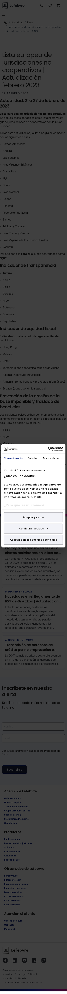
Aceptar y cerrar (33, 517)
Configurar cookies (31, 528)
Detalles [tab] (33, 458)
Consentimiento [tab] (13, 458)
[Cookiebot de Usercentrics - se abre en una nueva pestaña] (48, 449)
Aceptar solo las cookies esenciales (33, 539)
